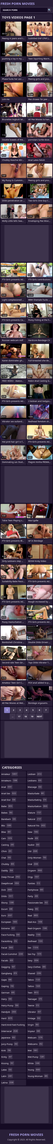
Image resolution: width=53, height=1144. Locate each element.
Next (39, 716)
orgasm (35, 870)
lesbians (34, 780)
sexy (33, 960)
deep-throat (10, 876)
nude (33, 838)
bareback (8, 819)
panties (34, 883)
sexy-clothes (36, 966)
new (33, 831)
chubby (7, 864)
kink (6, 1050)
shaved (34, 973)
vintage (34, 1018)
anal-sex (8, 793)
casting (7, 844)
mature (34, 812)
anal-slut (8, 799)
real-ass (35, 921)
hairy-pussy (9, 1005)
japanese (8, 1037)
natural (34, 819)
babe (6, 806)
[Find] (49, 10)
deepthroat (10, 883)
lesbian (34, 774)
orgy (33, 876)
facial (7, 947)
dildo (7, 896)
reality (34, 934)
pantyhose (35, 889)
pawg (33, 909)
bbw (6, 831)
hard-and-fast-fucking (13, 1025)
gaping (7, 986)
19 (32, 716)
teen (33, 992)
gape (6, 979)
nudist (33, 844)
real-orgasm (37, 928)
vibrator (34, 1011)
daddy (7, 870)
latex (6, 1069)
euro (6, 915)
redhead (35, 941)
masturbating (37, 799)
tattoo (34, 986)
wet (33, 1050)
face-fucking (10, 934)
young (34, 1069)
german (7, 992)
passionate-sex (38, 902)
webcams (35, 1043)
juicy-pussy (9, 1043)
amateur (9, 774)
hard (6, 1018)
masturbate (36, 793)
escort (6, 909)
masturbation (37, 806)
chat (6, 857)
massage (35, 786)
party (33, 896)
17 (19, 716)
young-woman (38, 1076)
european (9, 921)
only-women (37, 857)
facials (7, 960)
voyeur (34, 1031)
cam (6, 838)
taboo (34, 979)
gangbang (9, 973)
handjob (8, 1011)
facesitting (9, 941)
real (33, 915)
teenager (35, 999)
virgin (33, 1024)
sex (33, 947)
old (32, 851)
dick (6, 889)
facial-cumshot (12, 954)
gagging (8, 966)
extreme (8, 928)
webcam (35, 1037)
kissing (7, 1063)
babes (6, 812)
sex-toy (34, 954)
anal (6, 786)
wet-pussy (36, 1056)
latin (6, 1076)
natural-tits (36, 825)
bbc (6, 825)
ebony (7, 902)
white (33, 1063)
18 (25, 716)
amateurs (9, 780)
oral (33, 864)
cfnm (6, 851)
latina (7, 1082)
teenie (33, 1005)
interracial (9, 1031)
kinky (6, 1056)
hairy (6, 999)
